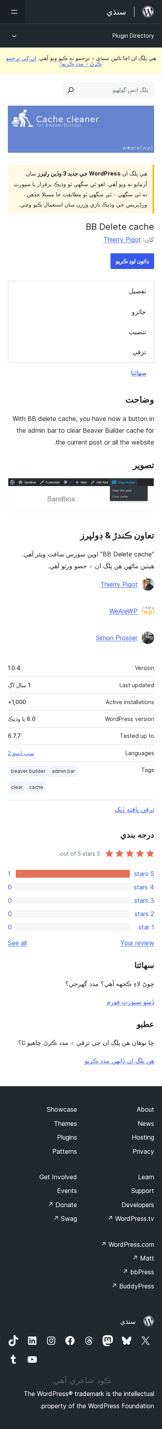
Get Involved (58, 1177)
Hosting (143, 1137)
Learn (146, 1177)
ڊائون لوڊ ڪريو (132, 261)
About (145, 1109)
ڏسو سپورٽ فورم (130, 1002)
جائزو (139, 312)
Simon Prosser (117, 638)
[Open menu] (12, 12)
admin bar (63, 771)
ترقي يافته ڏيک (134, 809)
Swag (65, 1218)
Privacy (143, 1151)
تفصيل (137, 291)
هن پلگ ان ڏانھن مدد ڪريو (119, 1061)
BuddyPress (132, 1286)
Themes (65, 1123)
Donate (62, 1205)
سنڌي (128, 1321)
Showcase (62, 1109)
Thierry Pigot (122, 239)
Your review (137, 943)
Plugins (67, 1137)
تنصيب (137, 332)
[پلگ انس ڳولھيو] (71, 90)
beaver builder (28, 771)
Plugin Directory (133, 35)
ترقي (139, 352)
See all (17, 943)
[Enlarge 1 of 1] (143, 488)
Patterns (64, 1151)
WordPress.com (127, 1244)
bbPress (138, 1272)
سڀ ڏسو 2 (21, 753)
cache (36, 787)
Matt (143, 1258)
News (146, 1123)
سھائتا (138, 373)
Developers (138, 1205)
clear (17, 787)
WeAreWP (123, 611)
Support (142, 1191)
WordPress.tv (130, 1218)
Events (67, 1191)
